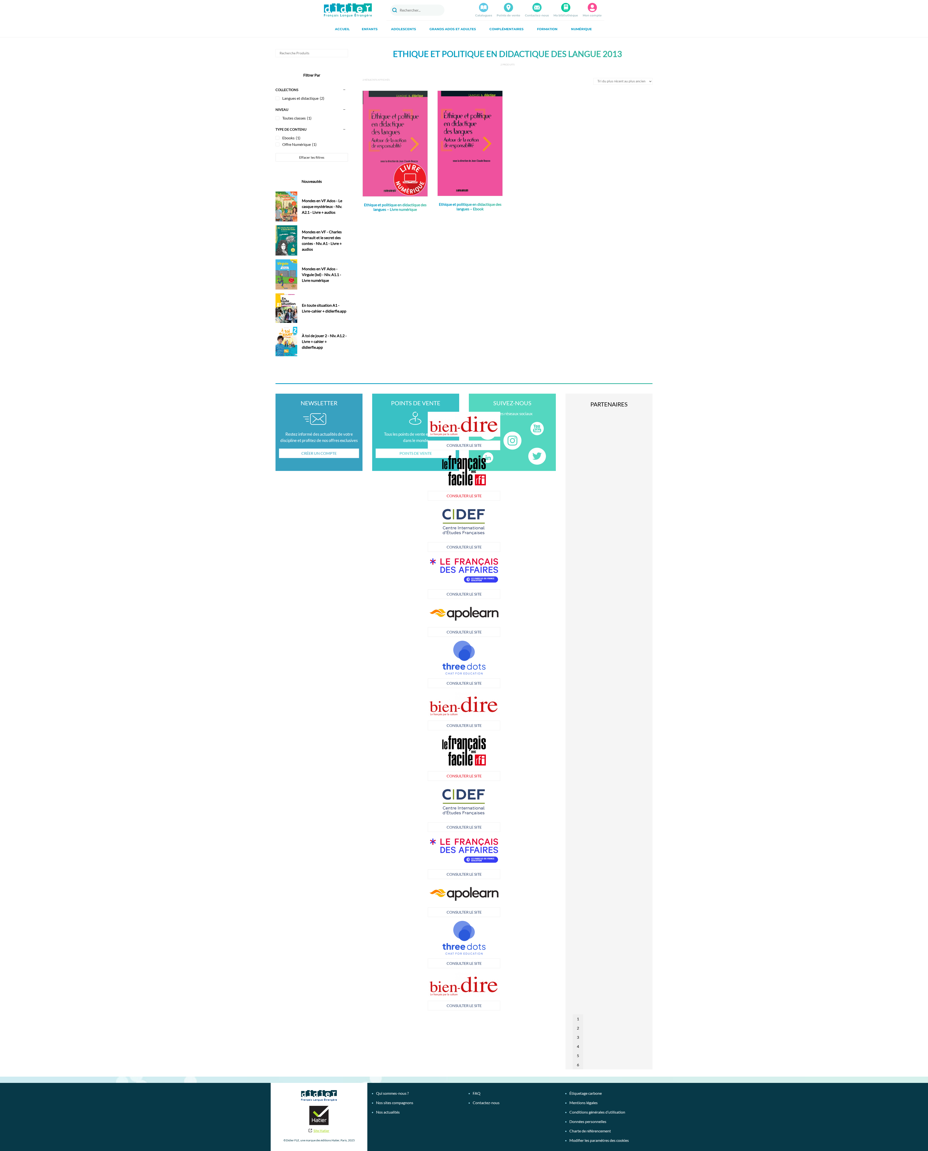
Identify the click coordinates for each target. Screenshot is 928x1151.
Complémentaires (506, 29)
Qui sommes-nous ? (392, 1093)
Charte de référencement (590, 1131)
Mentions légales (583, 1102)
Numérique (581, 29)
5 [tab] (578, 1055)
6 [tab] (578, 1064)
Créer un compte (319, 453)
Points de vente (508, 15)
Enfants (369, 29)
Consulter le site (391, 445)
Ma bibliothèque (565, 15)
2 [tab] (578, 1028)
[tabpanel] (391, 577)
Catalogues (483, 15)
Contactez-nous (537, 15)
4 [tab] (578, 1046)
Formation (547, 29)
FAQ (476, 1093)
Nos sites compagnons (394, 1102)
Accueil (342, 29)
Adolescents (403, 29)
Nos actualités (388, 1112)
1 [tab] (578, 1018)
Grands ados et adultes (452, 29)
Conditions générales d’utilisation (597, 1112)
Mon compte (592, 15)
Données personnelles (587, 1121)
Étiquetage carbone (585, 1093)
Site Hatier (321, 1131)
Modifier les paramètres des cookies (599, 1140)
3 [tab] (578, 1037)
